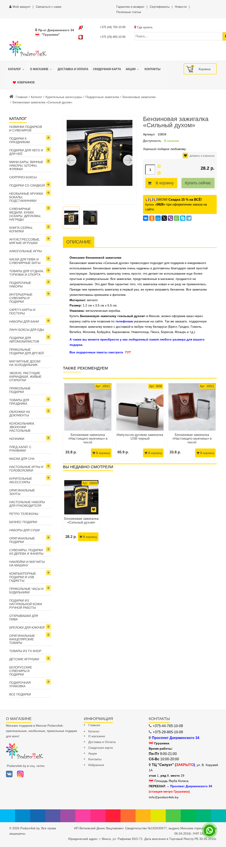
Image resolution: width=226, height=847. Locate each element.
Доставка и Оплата (102, 742)
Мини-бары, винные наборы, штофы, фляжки (26, 165)
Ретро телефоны (23, 514)
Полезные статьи (128, 12)
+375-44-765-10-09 (168, 726)
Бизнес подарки (23, 522)
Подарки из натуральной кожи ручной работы (25, 604)
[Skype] (182, 218)
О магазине (96, 736)
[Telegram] (189, 218)
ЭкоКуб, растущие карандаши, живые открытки (25, 376)
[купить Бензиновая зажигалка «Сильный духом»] (81, 497)
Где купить (145, 27)
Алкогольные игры (25, 251)
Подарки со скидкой (27, 185)
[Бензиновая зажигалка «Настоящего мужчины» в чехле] (87, 407)
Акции (92, 753)
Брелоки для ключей (27, 627)
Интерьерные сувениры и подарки (20, 298)
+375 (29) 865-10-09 (112, 36)
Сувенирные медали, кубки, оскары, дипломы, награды (25, 214)
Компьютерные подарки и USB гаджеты (22, 577)
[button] (128, 160)
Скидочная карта (100, 747)
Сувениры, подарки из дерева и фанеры (26, 551)
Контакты (95, 759)
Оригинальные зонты (22, 492)
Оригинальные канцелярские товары (22, 639)
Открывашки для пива (23, 617)
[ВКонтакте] (145, 218)
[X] (164, 218)
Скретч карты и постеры (22, 311)
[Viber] (170, 218)
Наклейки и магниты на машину (27, 563)
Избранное (96, 765)
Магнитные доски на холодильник (24, 363)
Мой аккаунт (21, 6)
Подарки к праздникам (19, 140)
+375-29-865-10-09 (168, 732)
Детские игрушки (24, 659)
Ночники (16, 439)
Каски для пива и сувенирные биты (24, 261)
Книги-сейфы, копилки (21, 229)
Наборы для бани (24, 321)
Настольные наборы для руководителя (27, 503)
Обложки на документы (19, 413)
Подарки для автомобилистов (24, 339)
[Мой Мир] (158, 218)
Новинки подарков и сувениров (25, 128)
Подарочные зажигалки (102, 97)
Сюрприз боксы (23, 177)
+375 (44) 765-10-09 (112, 27)
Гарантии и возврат (130, 6)
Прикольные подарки (20, 390)
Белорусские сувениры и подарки (20, 671)
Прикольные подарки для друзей (26, 351)
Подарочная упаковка (20, 684)
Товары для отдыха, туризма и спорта (26, 272)
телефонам (124, 321)
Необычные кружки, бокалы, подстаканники (26, 197)
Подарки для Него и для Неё (26, 152)
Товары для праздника (19, 401)
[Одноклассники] (151, 218)
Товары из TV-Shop (25, 651)
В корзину (165, 183)
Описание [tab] (78, 241)
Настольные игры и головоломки (26, 468)
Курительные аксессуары (63, 97)
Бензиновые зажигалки (139, 97)
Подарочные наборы (20, 284)
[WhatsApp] (176, 218)
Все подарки (20, 694)
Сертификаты (160, 6)
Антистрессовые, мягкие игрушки (24, 241)
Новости (181, 6)
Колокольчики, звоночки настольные (22, 427)
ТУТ (128, 352)
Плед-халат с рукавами (20, 448)
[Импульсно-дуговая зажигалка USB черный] (140, 407)
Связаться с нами (48, 6)
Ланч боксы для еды (26, 329)
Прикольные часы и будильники (26, 590)
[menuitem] (17, 69)
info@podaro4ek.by (164, 797)
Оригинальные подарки (22, 540)
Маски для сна (21, 458)
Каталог (36, 97)
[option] (81, 511)
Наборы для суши (24, 530)
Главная (22, 97)
